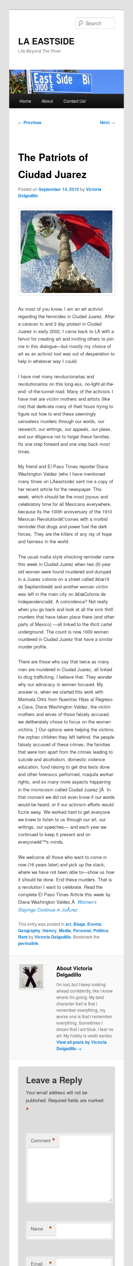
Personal (82, 930)
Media (65, 930)
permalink (28, 943)
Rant (23, 937)
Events (94, 924)
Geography (29, 930)
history (50, 930)
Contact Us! (74, 101)
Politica (100, 930)
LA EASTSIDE (46, 41)
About (47, 101)
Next (107, 122)
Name (41, 1228)
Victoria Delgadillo (52, 937)
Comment (43, 1140)
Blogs (79, 924)
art (68, 924)
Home (25, 101)
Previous (29, 122)
